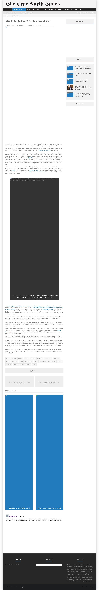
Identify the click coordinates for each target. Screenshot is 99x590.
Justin (21, 361)
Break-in (14, 358)
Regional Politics (33, 9)
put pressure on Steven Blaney (37, 171)
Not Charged (42, 361)
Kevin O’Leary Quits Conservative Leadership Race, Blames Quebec (81, 80)
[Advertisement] (79, 45)
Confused (39, 358)
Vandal (22, 364)
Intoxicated (14, 361)
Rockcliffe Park (52, 361)
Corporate (81, 587)
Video (34, 364)
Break (7, 358)
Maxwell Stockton (11, 25)
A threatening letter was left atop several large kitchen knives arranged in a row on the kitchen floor (31, 306)
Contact (92, 13)
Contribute (86, 13)
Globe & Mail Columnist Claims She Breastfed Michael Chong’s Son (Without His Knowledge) (83, 87)
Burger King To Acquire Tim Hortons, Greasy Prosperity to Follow (19, 383)
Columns (58, 9)
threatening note (34, 170)
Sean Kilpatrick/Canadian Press (34, 298)
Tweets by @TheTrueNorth (12, 564)
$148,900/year (31, 157)
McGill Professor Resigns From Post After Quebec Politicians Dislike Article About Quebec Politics (83, 94)
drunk (7, 361)
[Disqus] (34, 533)
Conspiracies (48, 358)
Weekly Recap (39, 25)
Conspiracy (56, 358)
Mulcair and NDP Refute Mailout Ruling (19, 508)
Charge (26, 358)
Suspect (60, 361)
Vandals (28, 364)
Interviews (78, 9)
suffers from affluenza (44, 150)
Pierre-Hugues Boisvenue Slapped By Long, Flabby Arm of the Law (49, 383)
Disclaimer (86, 587)
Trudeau (16, 364)
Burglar (20, 358)
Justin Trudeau (28, 361)
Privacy (91, 587)
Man (36, 361)
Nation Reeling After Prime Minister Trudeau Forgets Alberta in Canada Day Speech (83, 68)
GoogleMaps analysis (47, 309)
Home (6, 16)
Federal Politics (19, 9)
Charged (33, 358)
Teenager (8, 364)
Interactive (68, 9)
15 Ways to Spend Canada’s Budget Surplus (49, 508)
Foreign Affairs (47, 9)
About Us (79, 13)
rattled (13, 170)
